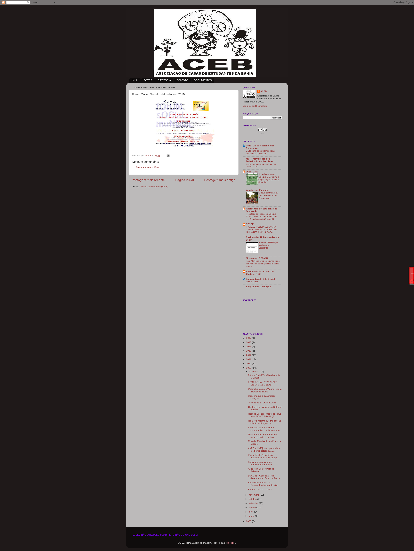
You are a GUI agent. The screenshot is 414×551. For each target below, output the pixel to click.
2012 (249, 355)
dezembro (254, 371)
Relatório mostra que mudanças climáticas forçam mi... (264, 422)
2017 (249, 338)
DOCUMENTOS (203, 80)
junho (252, 516)
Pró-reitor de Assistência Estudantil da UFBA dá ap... (263, 456)
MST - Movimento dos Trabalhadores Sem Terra (259, 160)
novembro (254, 495)
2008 (249, 521)
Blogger (231, 543)
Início (135, 80)
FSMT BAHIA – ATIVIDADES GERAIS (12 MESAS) (262, 383)
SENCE (250, 224)
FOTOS (148, 80)
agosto (252, 507)
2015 (249, 342)
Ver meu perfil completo (255, 106)
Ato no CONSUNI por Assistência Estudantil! (268, 245)
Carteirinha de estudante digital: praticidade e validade (261, 152)
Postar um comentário (147, 167)
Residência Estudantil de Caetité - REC (260, 272)
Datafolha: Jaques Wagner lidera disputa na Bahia (265, 390)
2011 (249, 359)
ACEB (263, 91)
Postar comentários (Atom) (154, 186)
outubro (253, 499)
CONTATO (182, 80)
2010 (249, 363)
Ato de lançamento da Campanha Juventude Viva (263, 483)
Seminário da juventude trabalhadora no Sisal (260, 463)
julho (251, 512)
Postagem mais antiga (219, 180)
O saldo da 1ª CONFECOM (262, 402)
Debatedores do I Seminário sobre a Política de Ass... (262, 435)
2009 (249, 368)
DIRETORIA (164, 80)
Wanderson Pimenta (257, 190)
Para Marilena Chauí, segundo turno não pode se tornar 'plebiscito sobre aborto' (263, 263)
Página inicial (184, 180)
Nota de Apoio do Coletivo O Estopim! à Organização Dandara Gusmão (268, 178)
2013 (249, 351)
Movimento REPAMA (257, 258)
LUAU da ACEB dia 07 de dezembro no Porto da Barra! (264, 477)
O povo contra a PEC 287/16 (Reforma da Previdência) (268, 195)
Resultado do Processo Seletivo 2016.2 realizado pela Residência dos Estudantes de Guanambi (261, 216)
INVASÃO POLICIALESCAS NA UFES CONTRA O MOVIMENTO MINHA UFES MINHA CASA (261, 229)
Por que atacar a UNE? (260, 489)
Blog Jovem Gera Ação (258, 286)
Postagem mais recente (148, 180)
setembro (254, 503)
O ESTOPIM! (252, 172)
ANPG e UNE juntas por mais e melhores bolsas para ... (264, 449)
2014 (249, 346)
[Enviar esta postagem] (167, 155)
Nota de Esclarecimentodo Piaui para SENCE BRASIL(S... (264, 415)
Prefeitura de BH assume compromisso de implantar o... (265, 428)
